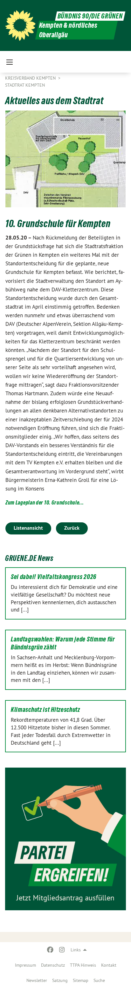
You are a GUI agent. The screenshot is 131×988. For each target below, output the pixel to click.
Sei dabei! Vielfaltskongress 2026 (53, 577)
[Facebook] (50, 949)
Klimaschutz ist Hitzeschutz (45, 709)
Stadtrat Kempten (25, 85)
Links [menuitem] (76, 950)
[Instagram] (62, 949)
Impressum (25, 965)
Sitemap (80, 980)
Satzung (60, 980)
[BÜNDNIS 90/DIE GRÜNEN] (20, 25)
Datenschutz (53, 965)
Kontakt (108, 965)
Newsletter (36, 980)
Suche (99, 980)
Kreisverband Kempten (31, 78)
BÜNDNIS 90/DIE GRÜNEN (90, 16)
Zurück (71, 528)
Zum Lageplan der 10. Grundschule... (44, 502)
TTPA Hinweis (83, 965)
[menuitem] (25, 965)
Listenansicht (28, 528)
